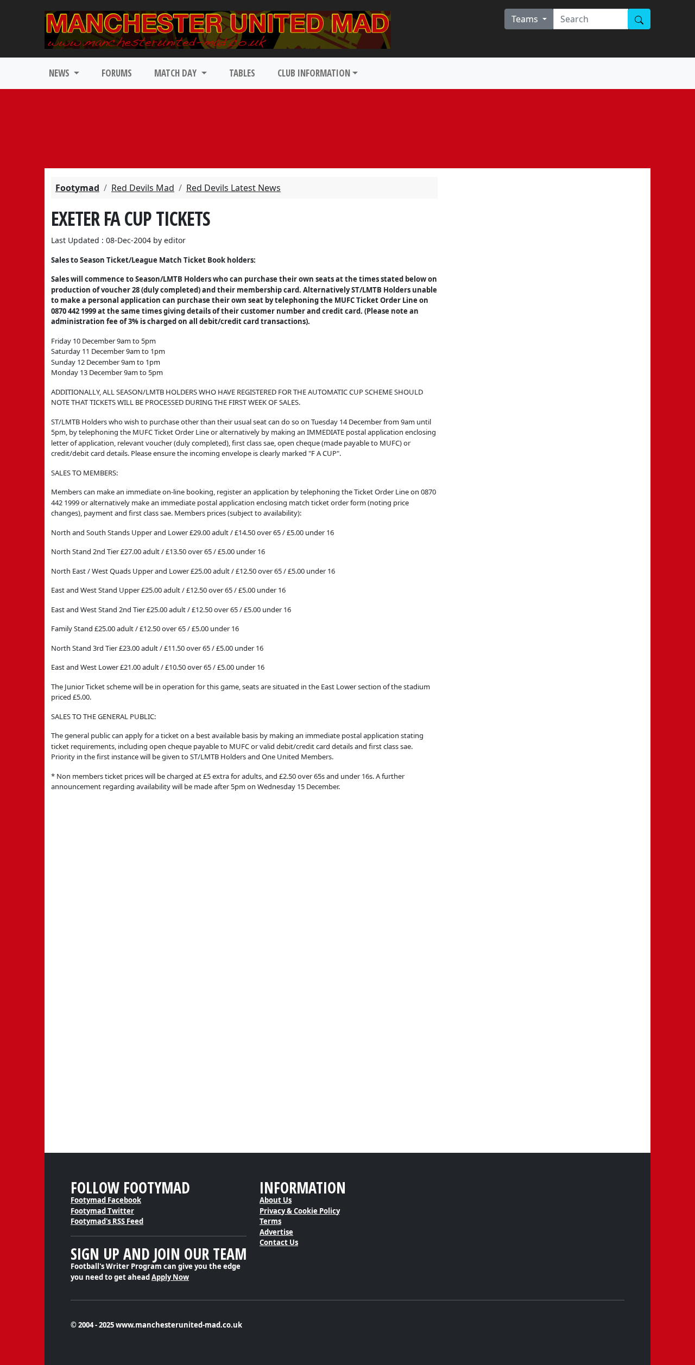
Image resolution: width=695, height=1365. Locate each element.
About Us (276, 1200)
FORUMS (117, 73)
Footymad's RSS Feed (107, 1221)
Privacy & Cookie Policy (300, 1211)
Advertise (276, 1232)
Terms (270, 1221)
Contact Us (279, 1242)
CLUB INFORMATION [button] (313, 73)
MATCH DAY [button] (176, 73)
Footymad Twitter (102, 1211)
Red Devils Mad (142, 188)
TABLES (242, 73)
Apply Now (170, 1277)
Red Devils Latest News (233, 188)
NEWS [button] (60, 73)
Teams (525, 19)
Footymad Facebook (106, 1200)
